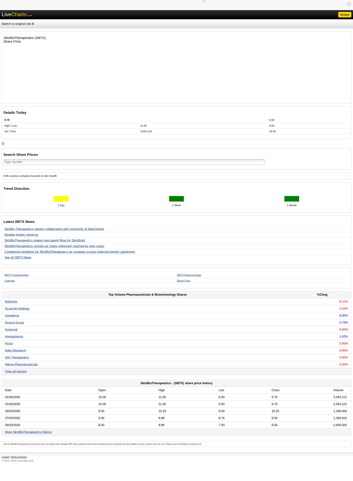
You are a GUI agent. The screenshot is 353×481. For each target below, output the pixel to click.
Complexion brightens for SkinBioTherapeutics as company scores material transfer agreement (69, 252)
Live (17, 14)
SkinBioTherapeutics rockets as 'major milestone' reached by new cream (54, 246)
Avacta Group (14, 322)
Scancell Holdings (17, 308)
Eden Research (15, 350)
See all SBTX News (17, 257)
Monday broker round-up (21, 234)
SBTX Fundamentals (16, 275)
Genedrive (12, 315)
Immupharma (14, 336)
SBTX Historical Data (189, 275)
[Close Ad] (349, 4)
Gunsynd (11, 329)
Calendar (9, 280)
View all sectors (16, 371)
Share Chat (183, 280)
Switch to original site (17, 24)
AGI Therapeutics (17, 357)
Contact (5, 457)
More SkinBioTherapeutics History (28, 432)
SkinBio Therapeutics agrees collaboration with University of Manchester (54, 229)
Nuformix (11, 301)
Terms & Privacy (19, 457)
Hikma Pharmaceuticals (21, 364)
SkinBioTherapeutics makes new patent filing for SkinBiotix (44, 240)
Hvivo (9, 343)
